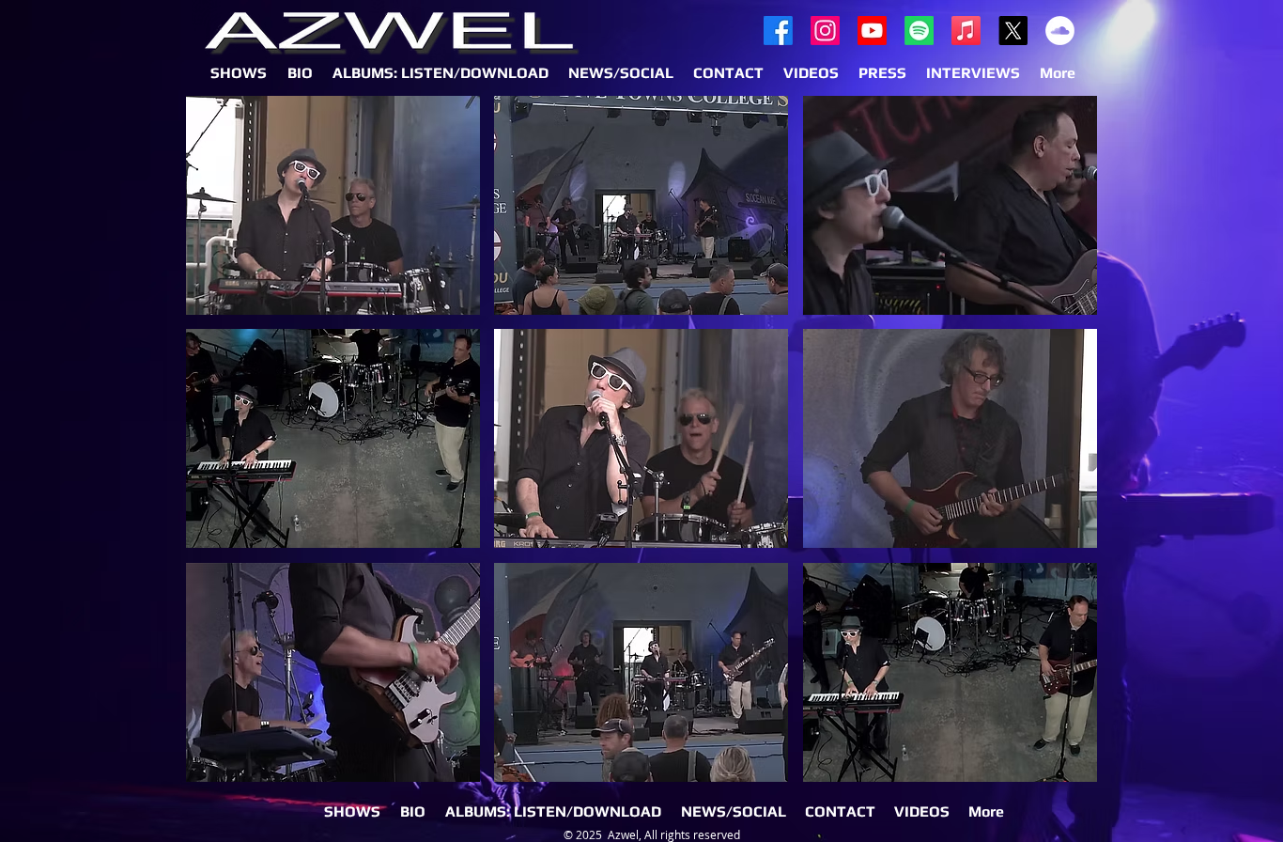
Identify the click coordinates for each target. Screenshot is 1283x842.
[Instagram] (825, 30)
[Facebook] (778, 30)
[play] (1058, 766)
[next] (1057, 455)
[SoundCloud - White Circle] (1059, 30)
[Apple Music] (966, 30)
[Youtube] (872, 30)
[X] (1013, 30)
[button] (333, 205)
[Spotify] (919, 30)
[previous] (226, 455)
